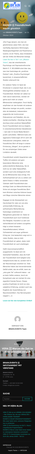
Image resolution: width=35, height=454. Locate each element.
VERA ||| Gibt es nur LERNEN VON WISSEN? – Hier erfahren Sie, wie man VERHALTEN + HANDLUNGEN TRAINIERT (17, 414)
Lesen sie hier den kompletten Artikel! (17, 301)
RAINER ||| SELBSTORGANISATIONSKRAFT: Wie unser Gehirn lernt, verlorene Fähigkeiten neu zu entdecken (17, 421)
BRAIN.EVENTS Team (14, 32)
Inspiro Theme (12, 450)
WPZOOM (23, 450)
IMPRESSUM (7, 445)
